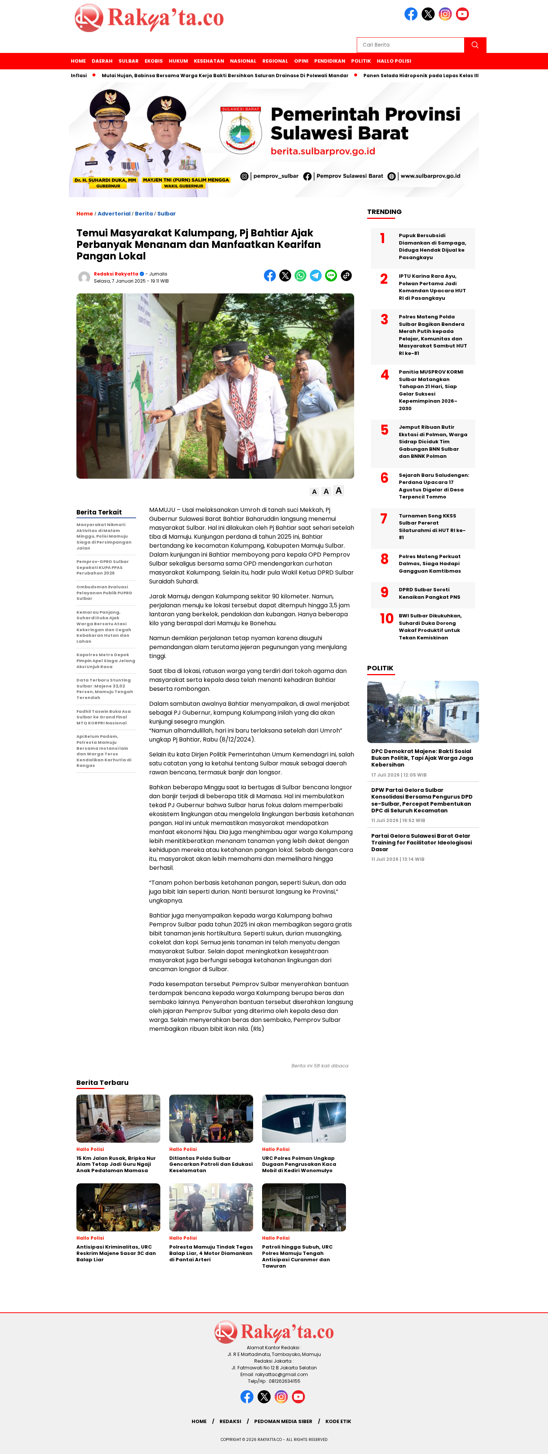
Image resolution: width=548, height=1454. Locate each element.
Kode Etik (338, 1421)
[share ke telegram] (317, 280)
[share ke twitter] (287, 280)
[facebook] (412, 19)
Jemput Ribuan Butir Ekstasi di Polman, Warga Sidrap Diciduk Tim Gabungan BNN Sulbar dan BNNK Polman (433, 442)
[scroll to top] (525, 1442)
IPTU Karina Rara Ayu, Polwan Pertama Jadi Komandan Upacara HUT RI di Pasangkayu (432, 287)
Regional (275, 60)
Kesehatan (209, 60)
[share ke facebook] (271, 280)
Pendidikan (329, 60)
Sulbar (129, 60)
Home (78, 60)
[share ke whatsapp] (302, 280)
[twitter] (429, 19)
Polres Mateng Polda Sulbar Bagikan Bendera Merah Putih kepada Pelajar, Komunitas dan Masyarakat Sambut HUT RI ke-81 (433, 335)
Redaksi (230, 1421)
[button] (314, 492)
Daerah (102, 60)
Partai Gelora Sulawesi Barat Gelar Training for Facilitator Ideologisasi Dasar (421, 842)
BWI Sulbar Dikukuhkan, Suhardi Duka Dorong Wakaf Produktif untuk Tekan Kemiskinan (430, 626)
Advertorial (114, 213)
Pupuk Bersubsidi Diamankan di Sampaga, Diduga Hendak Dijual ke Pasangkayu (432, 246)
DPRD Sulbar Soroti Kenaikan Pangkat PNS (429, 593)
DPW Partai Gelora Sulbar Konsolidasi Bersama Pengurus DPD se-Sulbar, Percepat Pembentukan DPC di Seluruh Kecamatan (422, 800)
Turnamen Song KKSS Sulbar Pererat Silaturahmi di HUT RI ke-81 (432, 526)
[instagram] (446, 19)
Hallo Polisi (394, 60)
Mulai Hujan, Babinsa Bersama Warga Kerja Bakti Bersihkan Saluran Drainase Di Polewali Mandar (189, 75)
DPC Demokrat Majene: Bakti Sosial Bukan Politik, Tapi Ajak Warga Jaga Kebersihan (422, 758)
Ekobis (154, 60)
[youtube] (464, 19)
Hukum (178, 60)
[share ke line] (332, 280)
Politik (361, 60)
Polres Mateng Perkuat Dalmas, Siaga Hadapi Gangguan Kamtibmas (430, 564)
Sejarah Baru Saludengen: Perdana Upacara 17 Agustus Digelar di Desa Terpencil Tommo (434, 486)
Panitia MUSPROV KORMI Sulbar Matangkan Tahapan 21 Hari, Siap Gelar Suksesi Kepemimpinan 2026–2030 (431, 390)
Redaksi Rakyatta (116, 274)
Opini (301, 60)
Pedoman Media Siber (283, 1421)
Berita (144, 213)
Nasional (243, 60)
